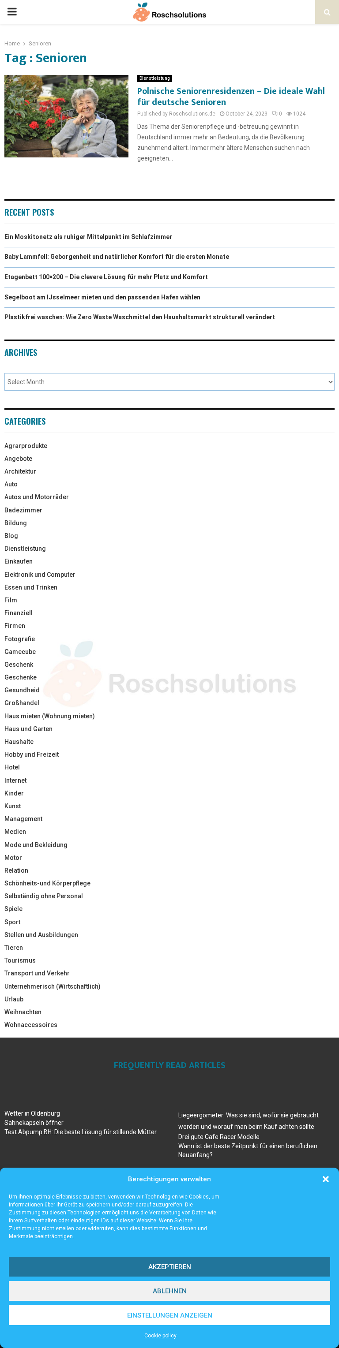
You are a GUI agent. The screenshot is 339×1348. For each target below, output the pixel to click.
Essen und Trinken (30, 587)
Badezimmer (23, 510)
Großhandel (21, 702)
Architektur (20, 471)
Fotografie (19, 638)
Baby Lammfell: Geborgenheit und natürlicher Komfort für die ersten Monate (116, 256)
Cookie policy (160, 1336)
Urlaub (13, 999)
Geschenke (20, 677)
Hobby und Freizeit (31, 754)
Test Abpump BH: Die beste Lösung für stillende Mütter (80, 1131)
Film (10, 600)
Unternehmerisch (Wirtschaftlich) (52, 986)
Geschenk (18, 664)
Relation (16, 870)
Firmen (14, 625)
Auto (11, 484)
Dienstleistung (154, 78)
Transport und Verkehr (37, 973)
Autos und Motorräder (36, 496)
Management (23, 818)
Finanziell (18, 612)
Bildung (15, 523)
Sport (12, 922)
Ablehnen (170, 1291)
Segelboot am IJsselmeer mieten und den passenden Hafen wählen (102, 297)
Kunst (12, 806)
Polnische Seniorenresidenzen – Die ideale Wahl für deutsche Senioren (231, 97)
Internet (15, 780)
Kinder (14, 793)
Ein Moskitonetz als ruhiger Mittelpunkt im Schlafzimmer (88, 236)
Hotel (12, 767)
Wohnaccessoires (30, 1024)
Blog (11, 535)
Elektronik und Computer (39, 574)
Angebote (18, 458)
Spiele (13, 908)
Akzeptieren (169, 1267)
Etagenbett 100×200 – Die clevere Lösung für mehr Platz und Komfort (106, 276)
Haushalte (19, 741)
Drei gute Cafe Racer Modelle (219, 1136)
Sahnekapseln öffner (34, 1122)
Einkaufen (18, 561)
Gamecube (20, 651)
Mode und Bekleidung (36, 844)
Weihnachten (22, 1012)
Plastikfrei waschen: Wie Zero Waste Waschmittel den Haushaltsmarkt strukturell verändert (139, 317)
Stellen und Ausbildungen (41, 934)
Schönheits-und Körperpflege (47, 883)
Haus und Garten (28, 728)
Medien (15, 831)
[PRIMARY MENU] (12, 12)
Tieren (13, 947)
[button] (325, 1179)
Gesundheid (22, 690)
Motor (13, 857)
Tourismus (20, 960)
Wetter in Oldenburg (32, 1113)
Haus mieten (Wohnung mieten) (49, 716)
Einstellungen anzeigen (169, 1315)
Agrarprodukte (25, 445)
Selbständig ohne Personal (43, 896)
